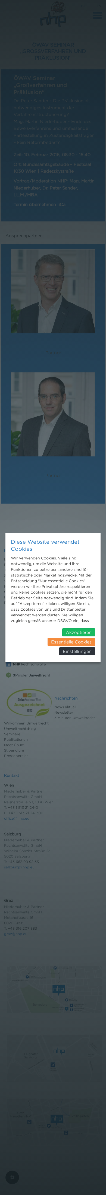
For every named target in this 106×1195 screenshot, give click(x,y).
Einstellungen (77, 651)
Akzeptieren (79, 632)
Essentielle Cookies (71, 641)
